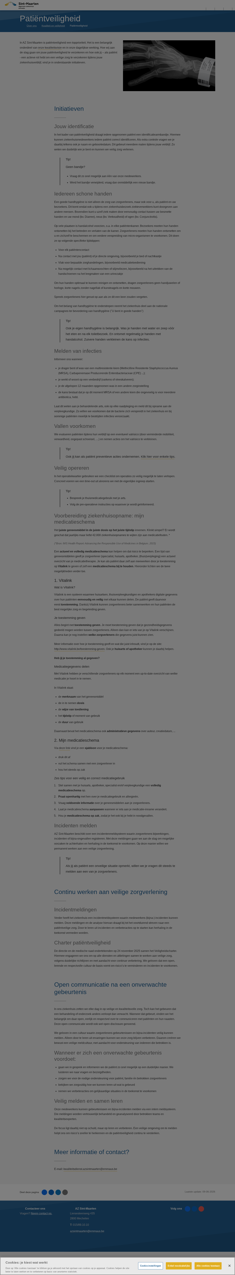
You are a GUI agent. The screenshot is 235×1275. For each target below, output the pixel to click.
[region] (117, 1266)
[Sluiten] (229, 1265)
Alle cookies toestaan (208, 1265)
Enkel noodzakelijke (179, 1265)
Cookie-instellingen (150, 1265)
